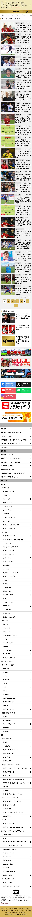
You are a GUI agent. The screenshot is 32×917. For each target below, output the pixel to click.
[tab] (17, 15)
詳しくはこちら (16, 7)
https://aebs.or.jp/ (6, 903)
